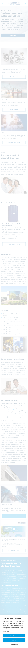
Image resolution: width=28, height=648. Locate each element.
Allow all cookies (14, 636)
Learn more (6, 631)
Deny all (14, 640)
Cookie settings (14, 644)
